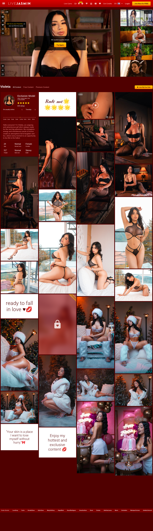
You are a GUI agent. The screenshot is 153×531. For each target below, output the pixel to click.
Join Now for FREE (141, 4)
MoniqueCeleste (135, 510)
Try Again (60, 45)
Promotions (82, 4)
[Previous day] (22, 109)
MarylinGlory (51, 510)
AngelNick (61, 510)
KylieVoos (41, 510)
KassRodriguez (71, 510)
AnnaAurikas (83, 510)
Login (127, 4)
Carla (23, 510)
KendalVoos (31, 510)
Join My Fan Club (144, 87)
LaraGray (15, 510)
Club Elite (87, 4)
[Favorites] (100, 4)
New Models (75, 3)
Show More (136, 72)
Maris (116, 510)
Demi (91, 510)
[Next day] (35, 109)
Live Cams (68, 4)
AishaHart (124, 510)
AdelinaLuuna (108, 510)
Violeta (98, 510)
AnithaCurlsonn (147, 510)
